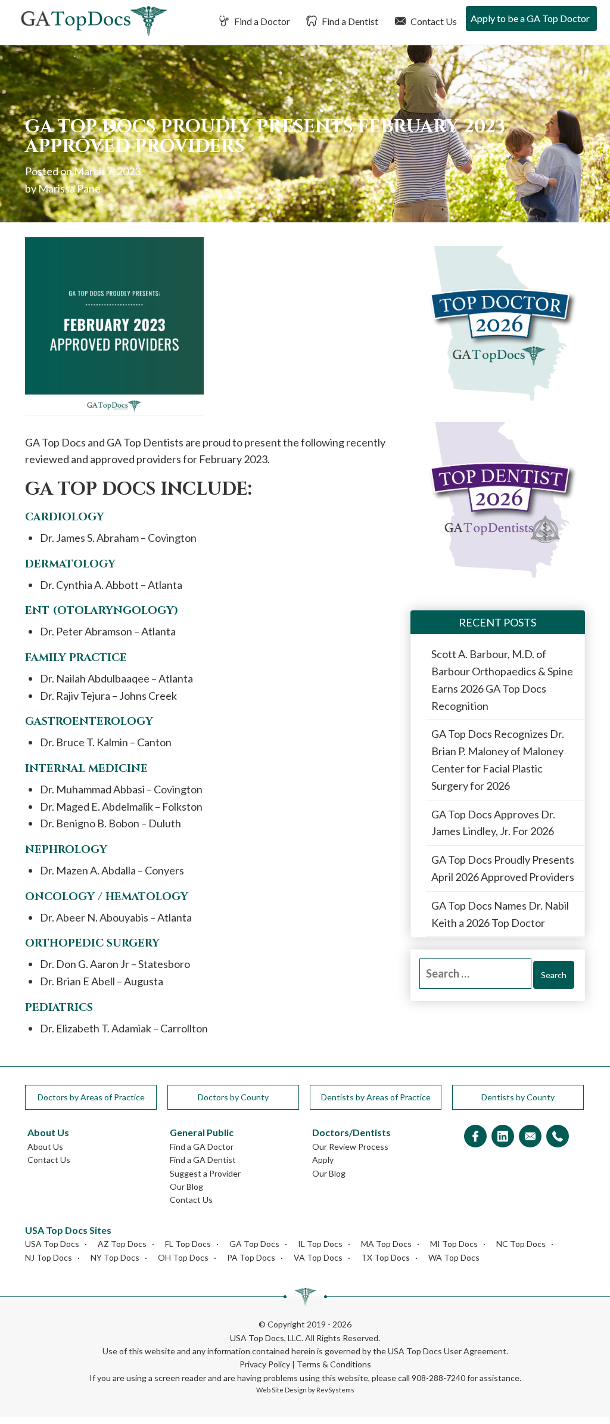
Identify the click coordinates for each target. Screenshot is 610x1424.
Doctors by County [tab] (233, 1097)
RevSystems (335, 1390)
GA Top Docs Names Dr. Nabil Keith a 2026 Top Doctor (500, 914)
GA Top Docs (254, 1244)
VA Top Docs (318, 1257)
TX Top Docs (385, 1257)
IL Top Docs (320, 1244)
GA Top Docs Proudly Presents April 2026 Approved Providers (502, 868)
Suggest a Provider (205, 1173)
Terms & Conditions (334, 1364)
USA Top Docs (52, 1244)
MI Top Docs (454, 1244)
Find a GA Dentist (203, 1160)
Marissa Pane (69, 188)
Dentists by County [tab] (518, 1097)
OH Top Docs (183, 1257)
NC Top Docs (521, 1244)
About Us (45, 1146)
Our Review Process (350, 1146)
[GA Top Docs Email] (530, 1137)
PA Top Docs (251, 1257)
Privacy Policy (264, 1364)
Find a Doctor (261, 21)
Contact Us (433, 21)
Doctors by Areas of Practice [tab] (91, 1097)
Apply (323, 1160)
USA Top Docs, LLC (265, 1338)
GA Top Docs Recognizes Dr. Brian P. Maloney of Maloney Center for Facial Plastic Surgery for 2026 (497, 759)
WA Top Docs (454, 1257)
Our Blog (186, 1186)
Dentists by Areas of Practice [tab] (376, 1097)
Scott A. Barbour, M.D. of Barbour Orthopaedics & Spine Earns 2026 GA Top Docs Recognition (502, 679)
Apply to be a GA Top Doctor (530, 18)
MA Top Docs (386, 1244)
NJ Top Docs (48, 1257)
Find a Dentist (349, 21)
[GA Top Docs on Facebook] (475, 1137)
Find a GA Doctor (202, 1146)
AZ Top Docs (122, 1244)
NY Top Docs (115, 1257)
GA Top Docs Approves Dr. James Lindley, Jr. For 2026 (493, 823)
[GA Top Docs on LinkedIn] (502, 1137)
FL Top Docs (188, 1244)
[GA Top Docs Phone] (557, 1137)
